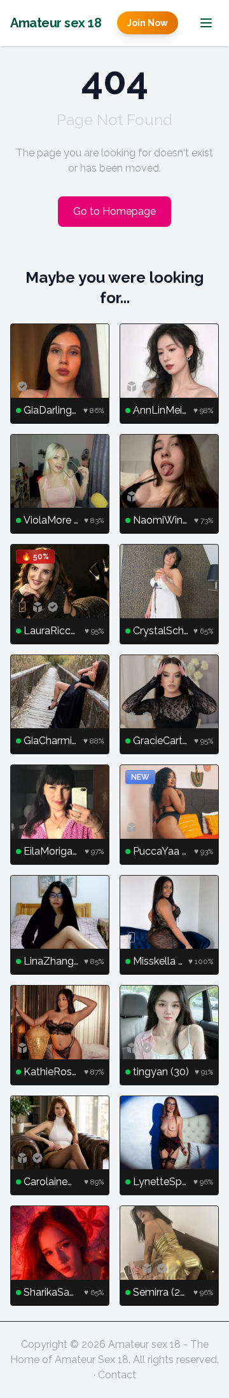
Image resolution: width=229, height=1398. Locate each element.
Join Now (147, 23)
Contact (117, 1375)
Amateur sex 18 (55, 23)
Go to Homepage (114, 211)
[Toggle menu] (206, 23)
